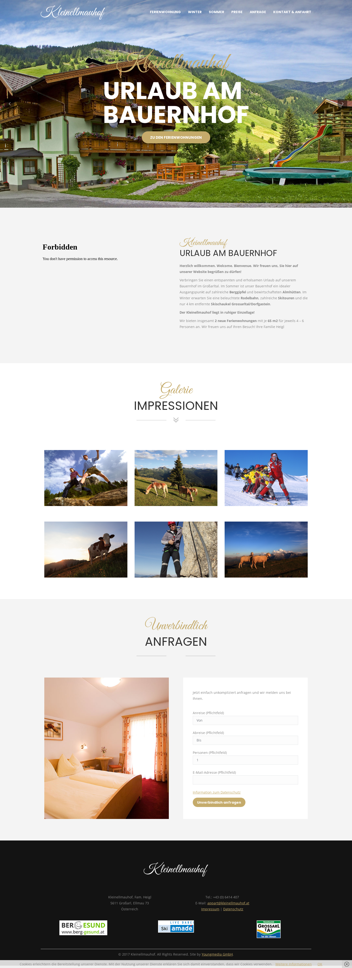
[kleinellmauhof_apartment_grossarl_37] (176, 478)
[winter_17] (266, 478)
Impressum (210, 909)
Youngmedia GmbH (217, 954)
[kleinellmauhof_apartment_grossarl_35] (176, 550)
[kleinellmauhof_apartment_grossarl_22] (85, 478)
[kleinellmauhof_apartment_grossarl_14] (85, 550)
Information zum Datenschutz (217, 792)
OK (320, 964)
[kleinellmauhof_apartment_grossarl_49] (266, 550)
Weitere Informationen (293, 964)
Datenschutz (233, 909)
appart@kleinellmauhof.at (228, 903)
